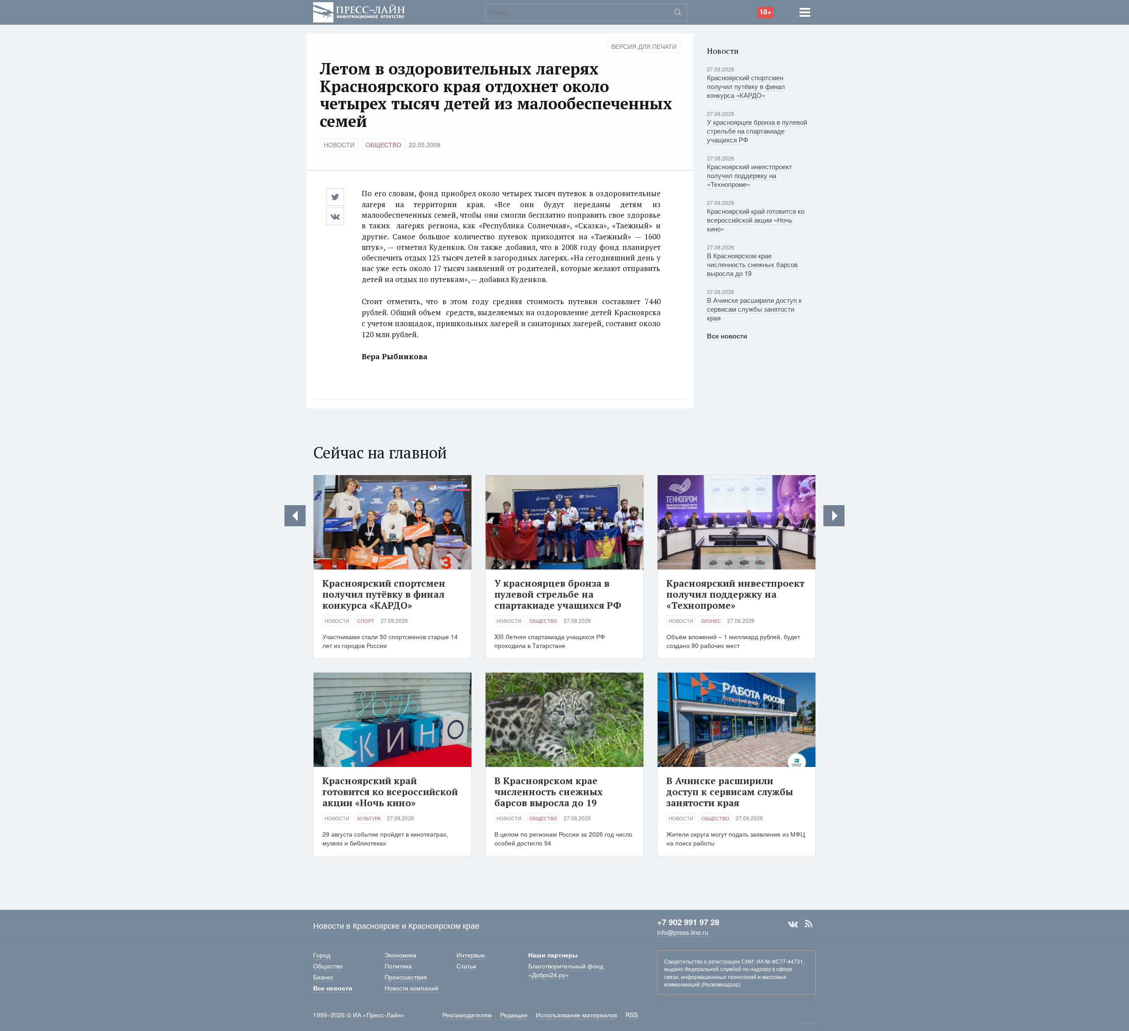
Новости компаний (411, 987)
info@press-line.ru (682, 932)
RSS (809, 924)
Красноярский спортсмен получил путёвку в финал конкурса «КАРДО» (746, 86)
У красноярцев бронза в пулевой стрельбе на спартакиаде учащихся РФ (757, 130)
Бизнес (711, 620)
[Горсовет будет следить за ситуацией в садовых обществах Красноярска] (834, 515)
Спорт (365, 620)
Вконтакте (793, 924)
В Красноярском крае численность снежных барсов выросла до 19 (752, 264)
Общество (383, 144)
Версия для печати (644, 46)
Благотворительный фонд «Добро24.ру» (565, 970)
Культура (369, 818)
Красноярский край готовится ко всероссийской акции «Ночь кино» (755, 219)
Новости (339, 144)
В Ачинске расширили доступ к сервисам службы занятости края (754, 308)
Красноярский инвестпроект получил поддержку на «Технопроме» (749, 175)
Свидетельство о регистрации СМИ (709, 961)
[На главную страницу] (359, 11)
